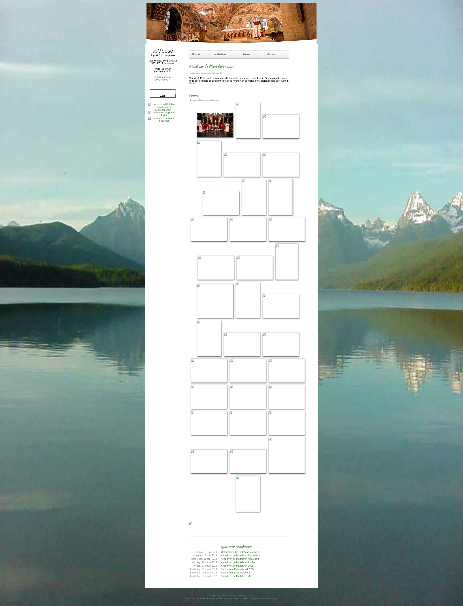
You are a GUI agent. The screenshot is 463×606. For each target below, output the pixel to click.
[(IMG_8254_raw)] (209, 356)
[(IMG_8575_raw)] (286, 434)
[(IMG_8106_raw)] (286, 241)
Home (196, 54)
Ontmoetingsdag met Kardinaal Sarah (240, 552)
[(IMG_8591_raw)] (209, 473)
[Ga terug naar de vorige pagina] (192, 528)
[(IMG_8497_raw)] (209, 434)
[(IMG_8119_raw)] (216, 279)
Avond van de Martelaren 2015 (237, 565)
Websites (220, 54)
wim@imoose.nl (162, 77)
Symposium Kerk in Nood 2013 (237, 569)
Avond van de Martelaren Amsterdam (240, 555)
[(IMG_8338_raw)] (248, 382)
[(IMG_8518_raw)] (248, 434)
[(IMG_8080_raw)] (280, 214)
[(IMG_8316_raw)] (281, 356)
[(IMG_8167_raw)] (215, 317)
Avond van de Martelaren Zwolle (238, 562)
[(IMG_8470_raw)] (248, 408)
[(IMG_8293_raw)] (242, 356)
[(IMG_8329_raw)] (209, 382)
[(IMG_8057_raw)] (221, 214)
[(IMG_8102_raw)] (248, 241)
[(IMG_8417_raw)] (209, 408)
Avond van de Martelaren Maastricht (240, 559)
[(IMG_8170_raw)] (248, 317)
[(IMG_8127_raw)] (254, 279)
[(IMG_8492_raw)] (286, 408)
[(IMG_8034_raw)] (281, 176)
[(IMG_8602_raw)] (248, 473)
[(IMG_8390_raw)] (286, 382)
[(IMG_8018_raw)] (209, 176)
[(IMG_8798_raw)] (248, 511)
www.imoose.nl (163, 79)
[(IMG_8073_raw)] (254, 214)
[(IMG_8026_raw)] (242, 176)
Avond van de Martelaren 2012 (237, 576)
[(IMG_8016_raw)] (281, 138)
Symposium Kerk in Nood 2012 (237, 572)
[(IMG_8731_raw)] (286, 473)
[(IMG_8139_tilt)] (286, 279)
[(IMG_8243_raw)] (281, 317)
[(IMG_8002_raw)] (215, 138)
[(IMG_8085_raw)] (209, 241)
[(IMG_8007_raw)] (248, 138)
